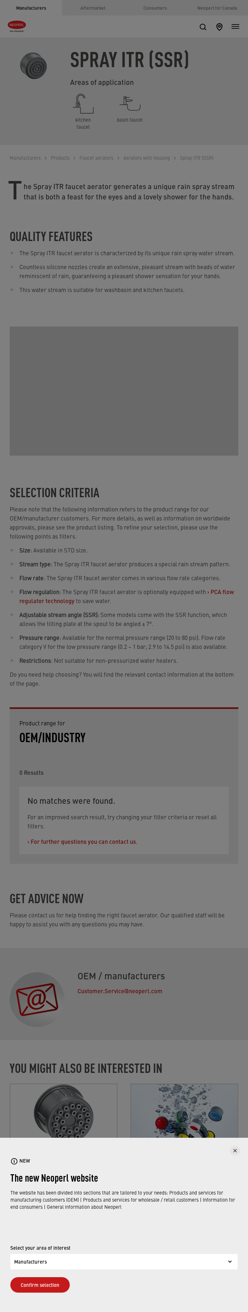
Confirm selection (40, 1284)
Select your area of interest (40, 1247)
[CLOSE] (235, 1150)
